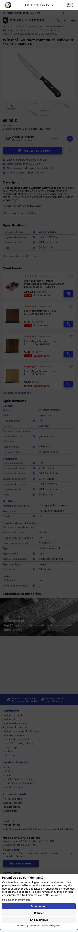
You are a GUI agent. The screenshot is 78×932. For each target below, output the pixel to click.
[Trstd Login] (72, 4)
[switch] (70, 5)
